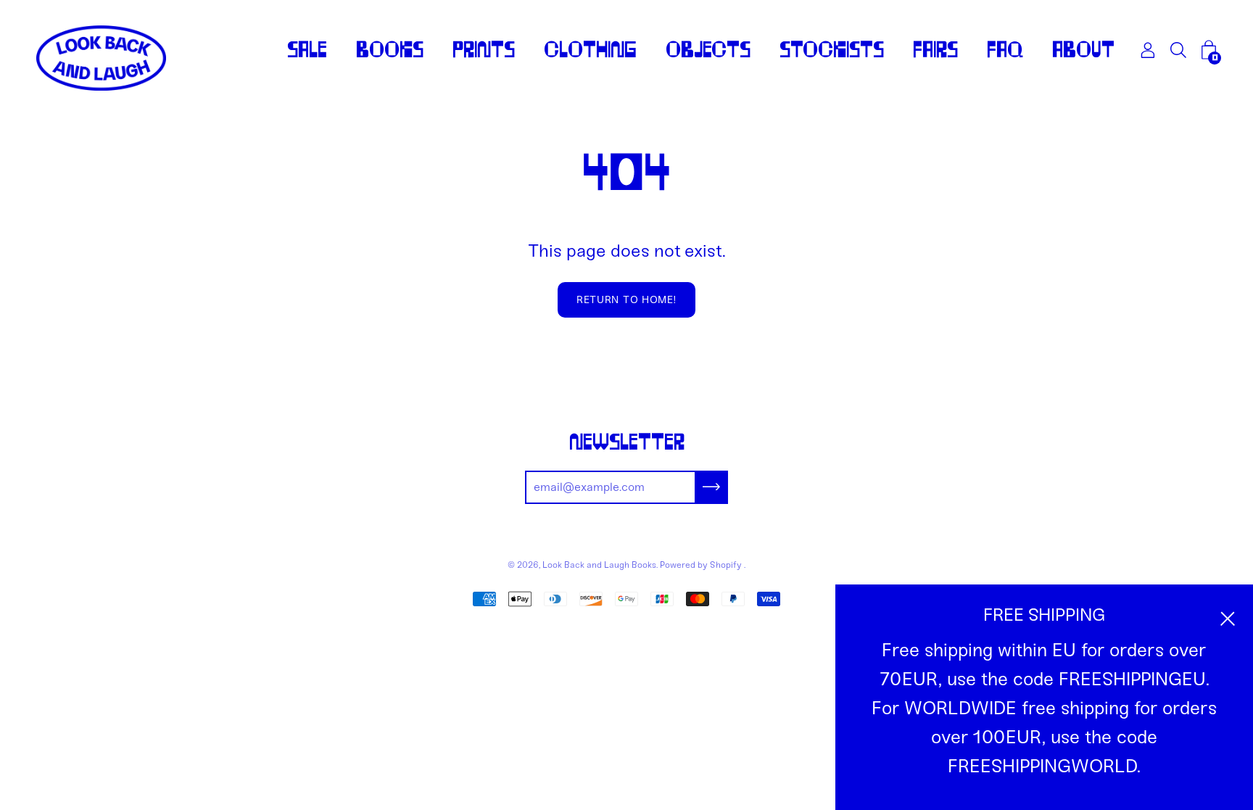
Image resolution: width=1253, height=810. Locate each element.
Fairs (935, 50)
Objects (708, 50)
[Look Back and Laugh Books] (101, 58)
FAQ (1005, 50)
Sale (307, 50)
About (1083, 50)
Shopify (726, 565)
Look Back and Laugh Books (599, 565)
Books (389, 50)
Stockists (831, 50)
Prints (483, 50)
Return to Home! (626, 300)
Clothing (590, 50)
